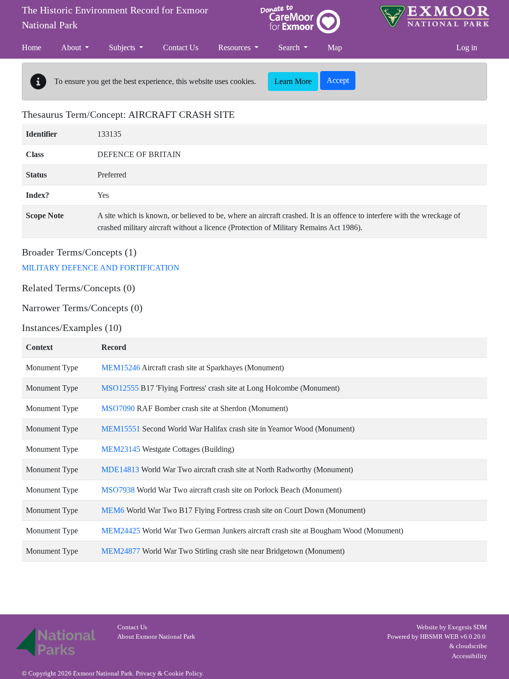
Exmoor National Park (434, 16)
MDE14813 (120, 469)
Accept (338, 80)
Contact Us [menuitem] (180, 47)
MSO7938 (118, 490)
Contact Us (132, 627)
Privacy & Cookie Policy (169, 673)
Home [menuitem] (31, 47)
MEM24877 (120, 551)
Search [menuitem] (290, 47)
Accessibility (469, 656)
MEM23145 (120, 449)
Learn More (293, 81)
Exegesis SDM (467, 627)
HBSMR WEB (439, 636)
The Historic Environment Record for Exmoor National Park (115, 17)
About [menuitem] (72, 47)
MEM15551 (120, 428)
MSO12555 (120, 388)
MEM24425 (120, 530)
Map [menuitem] (335, 47)
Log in (466, 47)
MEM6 (112, 510)
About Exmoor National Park (156, 636)
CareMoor (300, 19)
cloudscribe (471, 646)
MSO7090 (118, 408)
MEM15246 (120, 367)
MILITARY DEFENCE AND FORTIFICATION (100, 267)
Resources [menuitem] (235, 47)
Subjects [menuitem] (123, 47)
